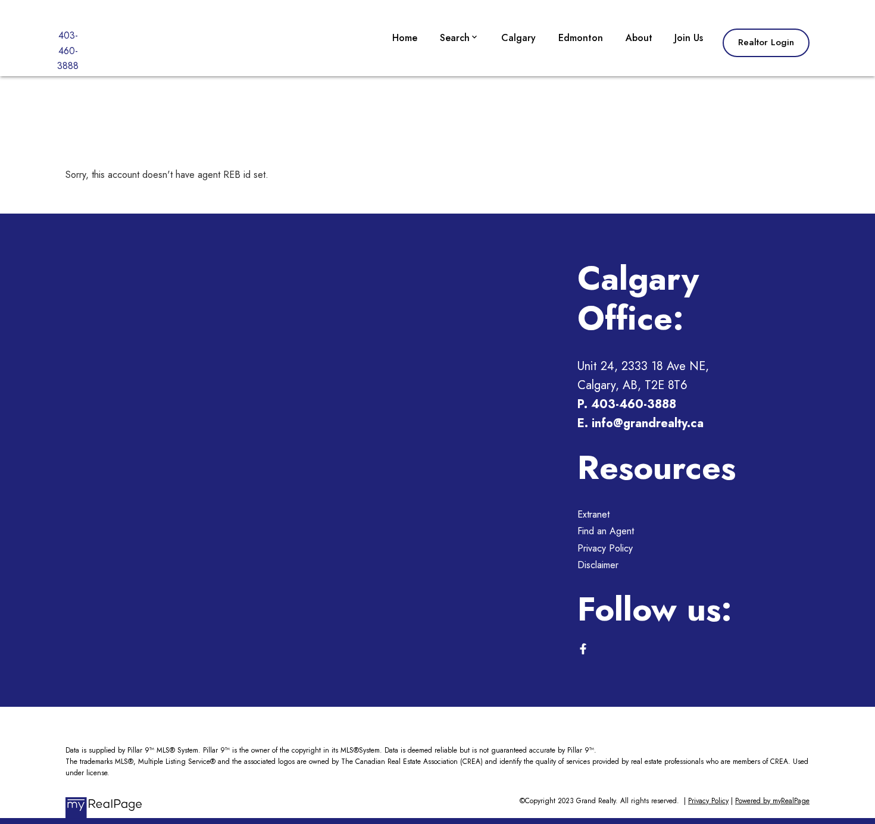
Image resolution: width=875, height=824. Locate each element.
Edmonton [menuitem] (580, 38)
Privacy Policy (605, 548)
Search (455, 38)
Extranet (593, 514)
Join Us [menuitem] (688, 38)
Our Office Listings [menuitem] (483, 74)
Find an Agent (605, 531)
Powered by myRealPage (772, 800)
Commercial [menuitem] (468, 102)
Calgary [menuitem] (518, 38)
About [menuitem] (639, 38)
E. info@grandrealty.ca (640, 423)
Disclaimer (597, 565)
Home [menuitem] (404, 38)
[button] (766, 43)
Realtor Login (766, 42)
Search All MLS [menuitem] (476, 131)
